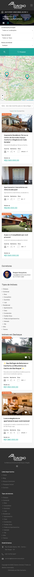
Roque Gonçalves (20, 273)
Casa (5, 310)
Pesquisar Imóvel (8, 484)
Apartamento (8, 308)
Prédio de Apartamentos (11, 318)
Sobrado (6, 321)
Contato (5, 487)
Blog (4, 478)
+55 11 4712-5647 (10, 554)
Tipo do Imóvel (6, 35)
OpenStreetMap (30, 100)
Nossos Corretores (9, 481)
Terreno (5, 329)
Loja (5, 302)
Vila (5, 324)
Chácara (5, 289)
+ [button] (2, 95)
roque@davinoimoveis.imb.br (22, 275)
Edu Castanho (21, 570)
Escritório (7, 300)
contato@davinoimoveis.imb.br (14, 558)
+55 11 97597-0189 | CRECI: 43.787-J (16, 12)
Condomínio (7, 313)
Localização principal (8, 27)
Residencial (6, 305)
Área (5, 294)
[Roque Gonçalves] (7, 277)
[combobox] (17, 31)
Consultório (7, 297)
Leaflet (23, 100)
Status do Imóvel (6, 42)
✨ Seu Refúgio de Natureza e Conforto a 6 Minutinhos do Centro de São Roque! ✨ (16, 365)
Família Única (8, 316)
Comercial (6, 292)
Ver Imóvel (17, 129)
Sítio (4, 327)
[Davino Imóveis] (17, 8)
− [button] (2, 98)
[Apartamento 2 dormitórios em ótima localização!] (27, 76)
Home (5, 475)
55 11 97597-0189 (18, 277)
